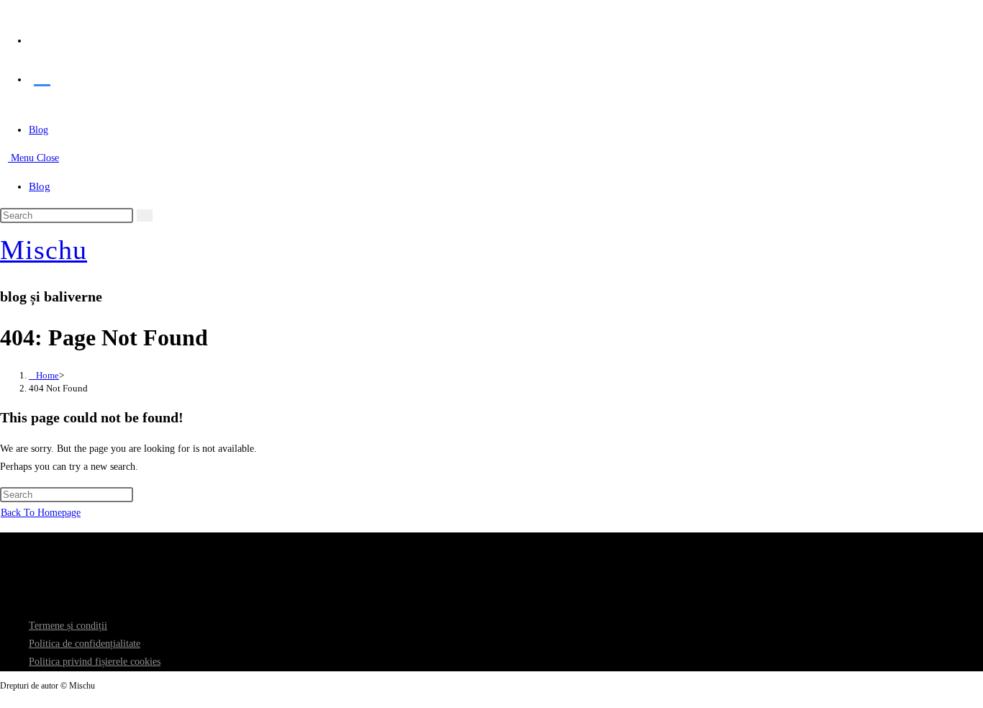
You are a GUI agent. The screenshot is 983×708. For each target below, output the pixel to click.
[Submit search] (144, 215)
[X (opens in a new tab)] (42, 36)
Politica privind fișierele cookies (94, 661)
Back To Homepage (41, 512)
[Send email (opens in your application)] (42, 75)
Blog (39, 186)
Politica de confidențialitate (84, 643)
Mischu (43, 250)
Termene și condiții (68, 625)
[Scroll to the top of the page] (4, 699)
